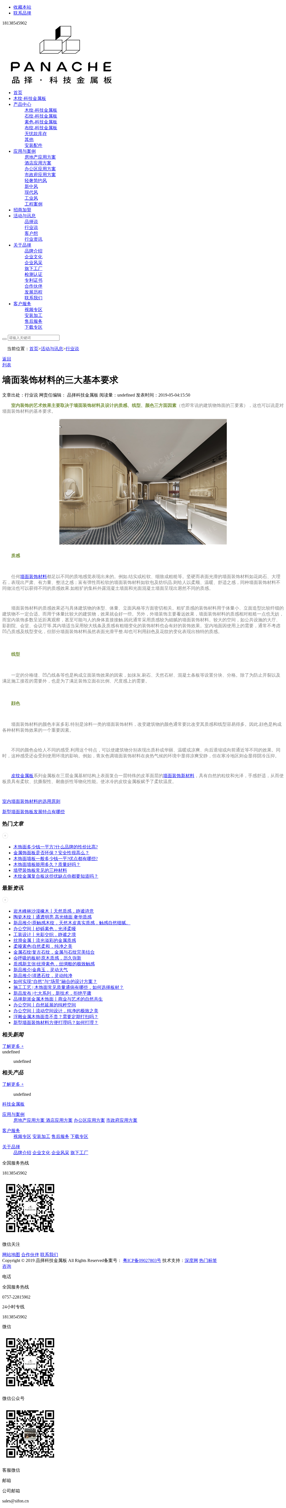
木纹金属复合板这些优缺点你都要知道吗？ (55, 876)
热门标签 (208, 1260)
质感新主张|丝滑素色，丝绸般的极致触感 (54, 963)
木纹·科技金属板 (29, 98)
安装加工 (33, 315)
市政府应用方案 (40, 174)
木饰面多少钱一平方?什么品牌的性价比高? (55, 846)
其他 (29, 139)
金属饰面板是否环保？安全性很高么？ (51, 852)
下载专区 (33, 327)
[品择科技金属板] (61, 82)
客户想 (31, 233)
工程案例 (33, 204)
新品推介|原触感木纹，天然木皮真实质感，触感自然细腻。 (71, 922)
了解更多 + (13, 1046)
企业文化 (33, 256)
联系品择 (22, 13)
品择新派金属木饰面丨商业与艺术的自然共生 (58, 999)
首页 (17, 92)
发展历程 (33, 292)
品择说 (31, 221)
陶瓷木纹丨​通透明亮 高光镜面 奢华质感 (52, 917)
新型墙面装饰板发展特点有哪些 (33, 811)
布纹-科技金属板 (41, 127)
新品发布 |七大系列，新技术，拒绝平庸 (52, 993)
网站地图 (11, 1254)
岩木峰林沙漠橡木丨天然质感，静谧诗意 (53, 911)
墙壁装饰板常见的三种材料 (40, 870)
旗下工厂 (33, 268)
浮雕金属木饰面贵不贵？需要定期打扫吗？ (55, 1016)
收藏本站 (22, 7)
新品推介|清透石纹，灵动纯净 (42, 975)
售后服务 (33, 321)
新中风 (31, 186)
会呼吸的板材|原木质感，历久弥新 (47, 958)
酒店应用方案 (38, 163)
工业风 (31, 198)
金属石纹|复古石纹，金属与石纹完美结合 (54, 952)
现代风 (31, 192)
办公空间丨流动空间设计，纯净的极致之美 (55, 1010)
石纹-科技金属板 (41, 116)
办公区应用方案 (40, 168)
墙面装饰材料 (33, 576)
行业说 (31, 227)
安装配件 (33, 145)
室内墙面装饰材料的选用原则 (31, 801)
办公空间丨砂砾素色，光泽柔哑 (44, 928)
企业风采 (33, 262)
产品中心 (22, 104)
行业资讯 (33, 239)
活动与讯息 (24, 215)
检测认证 (33, 274)
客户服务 (22, 303)
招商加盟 (22, 209)
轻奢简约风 (36, 180)
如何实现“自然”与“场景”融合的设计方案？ (55, 981)
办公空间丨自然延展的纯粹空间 (44, 1005)
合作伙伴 (33, 286)
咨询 (6, 1266)
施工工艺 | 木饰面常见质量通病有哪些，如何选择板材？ (68, 987)
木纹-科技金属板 (41, 110)
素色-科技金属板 (41, 122)
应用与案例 (24, 151)
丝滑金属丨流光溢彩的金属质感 (44, 940)
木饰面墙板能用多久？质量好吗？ (46, 864)
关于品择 (22, 245)
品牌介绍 (33, 251)
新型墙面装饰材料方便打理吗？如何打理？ (55, 1022)
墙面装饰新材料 (178, 775)
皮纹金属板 (22, 775)
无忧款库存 (36, 133)
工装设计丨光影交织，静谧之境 (44, 934)
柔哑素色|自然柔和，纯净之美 (42, 946)
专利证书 (33, 280)
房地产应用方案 (40, 157)
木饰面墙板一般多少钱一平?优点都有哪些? (55, 858)
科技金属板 (13, 1104)
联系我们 (33, 297)
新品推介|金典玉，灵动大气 (40, 969)
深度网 (191, 1260)
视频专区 (33, 309)
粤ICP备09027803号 (142, 1260)
